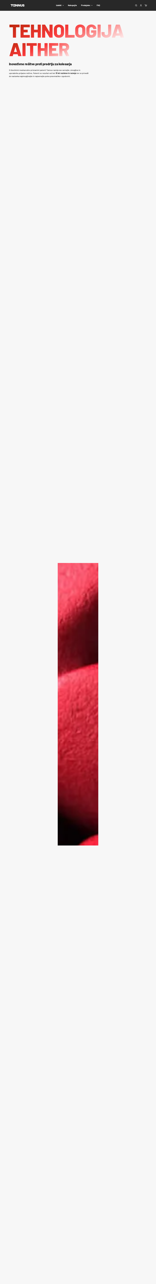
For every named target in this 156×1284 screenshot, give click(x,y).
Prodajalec (85, 5)
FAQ (98, 5)
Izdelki (59, 5)
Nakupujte (72, 5)
